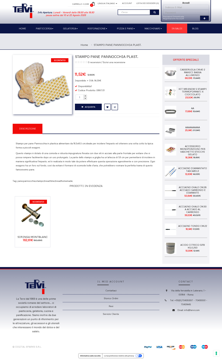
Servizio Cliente (111, 314)
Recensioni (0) (59, 128)
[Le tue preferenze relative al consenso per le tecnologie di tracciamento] (216, 353)
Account (127, 3)
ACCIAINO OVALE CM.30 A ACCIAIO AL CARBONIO (193, 209)
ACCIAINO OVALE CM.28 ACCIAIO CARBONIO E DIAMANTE (193, 190)
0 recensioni (94, 62)
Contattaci (111, 290)
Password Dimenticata (173, 16)
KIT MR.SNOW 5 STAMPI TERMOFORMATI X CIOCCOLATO (193, 92)
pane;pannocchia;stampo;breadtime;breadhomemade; (45, 181)
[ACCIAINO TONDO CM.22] (170, 229)
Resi (111, 306)
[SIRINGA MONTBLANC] (32, 213)
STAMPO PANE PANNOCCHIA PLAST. (117, 44)
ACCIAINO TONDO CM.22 (192, 225)
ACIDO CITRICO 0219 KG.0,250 (192, 246)
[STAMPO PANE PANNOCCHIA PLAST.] (42, 84)
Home (84, 44)
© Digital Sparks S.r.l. (27, 346)
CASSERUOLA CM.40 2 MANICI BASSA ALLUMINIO (192, 72)
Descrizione (27, 128)
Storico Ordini (111, 298)
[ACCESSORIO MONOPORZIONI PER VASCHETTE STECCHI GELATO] (170, 149)
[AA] (170, 111)
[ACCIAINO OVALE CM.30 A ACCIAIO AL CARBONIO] (170, 209)
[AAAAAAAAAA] (170, 130)
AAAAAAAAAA (192, 127)
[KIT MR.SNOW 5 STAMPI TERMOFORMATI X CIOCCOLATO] (170, 92)
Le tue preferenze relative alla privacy (119, 356)
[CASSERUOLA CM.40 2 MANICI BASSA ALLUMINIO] (170, 72)
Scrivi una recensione (114, 62)
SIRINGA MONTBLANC (33, 237)
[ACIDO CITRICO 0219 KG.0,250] (170, 248)
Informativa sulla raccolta (90, 356)
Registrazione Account (173, 18)
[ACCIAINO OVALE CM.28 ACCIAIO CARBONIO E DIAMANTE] (170, 190)
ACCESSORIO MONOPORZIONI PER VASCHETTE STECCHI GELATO (192, 150)
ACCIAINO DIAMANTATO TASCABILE (192, 169)
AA (192, 108)
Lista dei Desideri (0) (147, 3)
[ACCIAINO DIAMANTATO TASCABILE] (170, 171)
